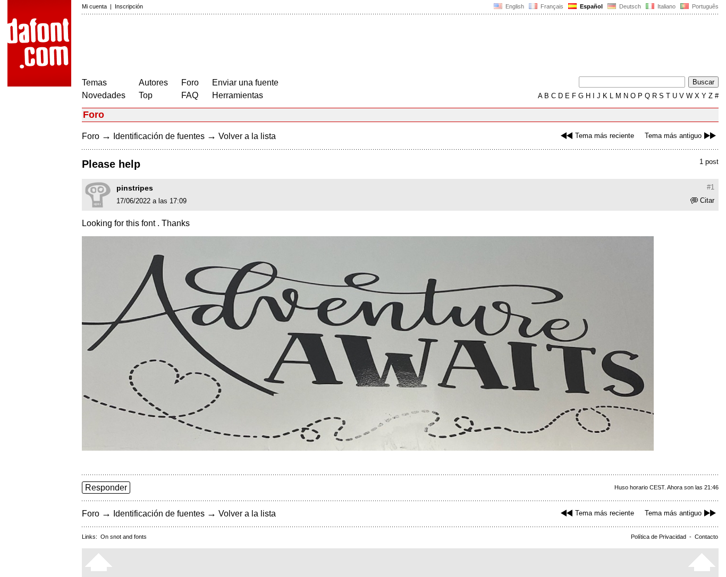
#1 (710, 187)
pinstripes (134, 188)
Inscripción (129, 6)
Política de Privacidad (658, 536)
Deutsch (629, 6)
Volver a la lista (247, 136)
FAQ (189, 95)
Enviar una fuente (245, 82)
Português (704, 6)
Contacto (706, 536)
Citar (707, 200)
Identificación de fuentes (159, 136)
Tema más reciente (604, 136)
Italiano (665, 6)
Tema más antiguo (673, 136)
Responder (106, 487)
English (514, 6)
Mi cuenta (94, 6)
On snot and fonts (123, 536)
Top (146, 95)
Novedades (103, 95)
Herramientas (237, 95)
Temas (94, 82)
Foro (190, 82)
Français (551, 6)
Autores (153, 82)
